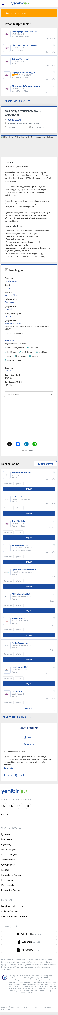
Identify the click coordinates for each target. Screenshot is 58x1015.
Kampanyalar (8, 885)
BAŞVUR (29, 489)
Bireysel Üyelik (9, 849)
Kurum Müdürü (19, 618)
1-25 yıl (8, 370)
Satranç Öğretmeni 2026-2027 (25, 32)
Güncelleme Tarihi (13, 375)
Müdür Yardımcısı (20, 545)
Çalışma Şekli (11, 299)
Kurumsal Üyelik (9, 854)
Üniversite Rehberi (11, 890)
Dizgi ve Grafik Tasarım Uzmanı (26, 86)
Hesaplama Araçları (11, 874)
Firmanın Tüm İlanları (14, 100)
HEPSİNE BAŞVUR (45, 464)
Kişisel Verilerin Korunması (14, 916)
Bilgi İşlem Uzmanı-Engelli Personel (23, 72)
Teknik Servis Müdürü (21, 472)
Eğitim (7, 288)
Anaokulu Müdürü (20, 667)
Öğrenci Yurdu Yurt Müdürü (24, 570)
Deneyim (9, 368)
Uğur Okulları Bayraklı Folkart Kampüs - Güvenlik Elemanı (25, 45)
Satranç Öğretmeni (20, 59)
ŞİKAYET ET (29, 450)
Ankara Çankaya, (15, 123)
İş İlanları (5, 834)
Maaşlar (5, 869)
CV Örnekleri (8, 864)
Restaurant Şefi (19, 497)
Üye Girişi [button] (6, 844)
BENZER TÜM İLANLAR (14, 717)
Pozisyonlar (7, 879)
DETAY (27, 708)
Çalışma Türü (10, 306)
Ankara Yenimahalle (31, 123)
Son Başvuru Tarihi (13, 382)
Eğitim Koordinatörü (21, 594)
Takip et (30, 737)
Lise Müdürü (17, 691)
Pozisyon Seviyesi (13, 313)
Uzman (8, 316)
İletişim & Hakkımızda (12, 906)
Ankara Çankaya (11, 340)
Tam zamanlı (10, 302)
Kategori (8, 292)
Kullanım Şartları (9, 911)
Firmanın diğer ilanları (15, 775)
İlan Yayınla (6, 839)
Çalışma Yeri (10, 320)
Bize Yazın (5, 814)
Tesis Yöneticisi (11, 281)
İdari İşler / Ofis (11, 295)
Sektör (8, 285)
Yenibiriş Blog (8, 859)
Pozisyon (9, 278)
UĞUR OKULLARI (15, 120)
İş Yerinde (9, 309)
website (30, 744)
